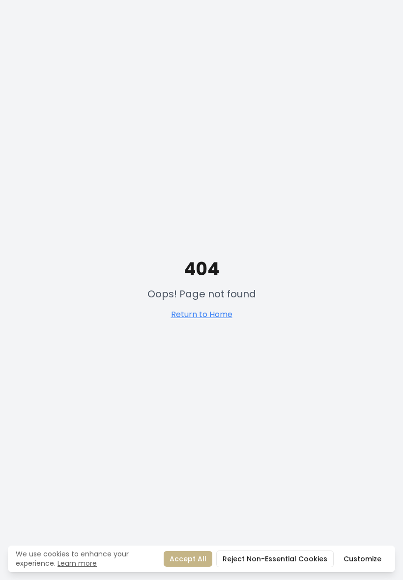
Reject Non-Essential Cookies (275, 559)
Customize (362, 559)
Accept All (188, 559)
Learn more (77, 563)
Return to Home (201, 314)
